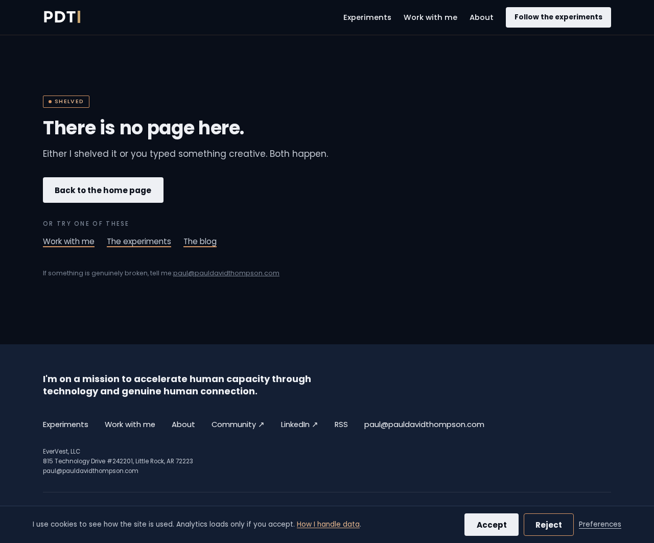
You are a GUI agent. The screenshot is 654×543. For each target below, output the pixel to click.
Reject (548, 525)
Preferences (600, 524)
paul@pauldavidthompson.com (226, 273)
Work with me (430, 17)
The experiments (139, 241)
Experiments (367, 17)
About (482, 17)
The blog (200, 241)
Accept (492, 525)
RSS (341, 424)
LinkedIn (299, 424)
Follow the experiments (558, 17)
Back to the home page (103, 190)
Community (238, 424)
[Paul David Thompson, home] (61, 17)
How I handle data (328, 524)
